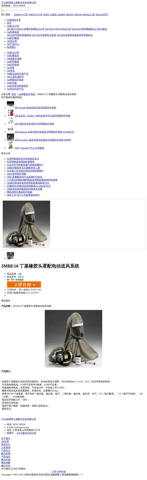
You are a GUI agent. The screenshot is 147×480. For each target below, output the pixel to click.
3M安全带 (12, 41)
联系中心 (5, 444)
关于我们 (5, 438)
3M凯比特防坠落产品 (17, 74)
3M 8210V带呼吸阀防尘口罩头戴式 (89, 29)
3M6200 (70, 14)
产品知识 (5, 456)
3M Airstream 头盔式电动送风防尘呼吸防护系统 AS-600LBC (45, 132)
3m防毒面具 (13, 32)
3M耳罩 (11, 71)
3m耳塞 (10, 67)
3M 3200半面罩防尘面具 (44, 35)
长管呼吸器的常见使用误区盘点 (23, 159)
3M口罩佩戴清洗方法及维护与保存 (24, 177)
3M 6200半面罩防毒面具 (19, 35)
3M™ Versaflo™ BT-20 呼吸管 (29, 148)
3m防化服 (12, 83)
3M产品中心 (13, 44)
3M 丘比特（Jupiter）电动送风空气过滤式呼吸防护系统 (42, 116)
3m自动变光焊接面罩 (17, 86)
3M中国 (5, 441)
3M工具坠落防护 (15, 77)
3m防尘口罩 (13, 26)
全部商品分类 (14, 20)
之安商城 (5, 447)
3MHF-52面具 (50, 14)
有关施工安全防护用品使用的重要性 (25, 171)
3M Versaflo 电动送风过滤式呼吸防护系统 (35, 107)
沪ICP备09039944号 (26, 433)
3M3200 (78, 14)
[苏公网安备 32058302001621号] (73, 471)
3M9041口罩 (88, 14)
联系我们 (11, 47)
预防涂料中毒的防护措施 (19, 192)
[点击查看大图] (73, 224)
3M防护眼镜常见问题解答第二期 (23, 168)
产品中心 (5, 450)
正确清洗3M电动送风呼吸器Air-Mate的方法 (29, 186)
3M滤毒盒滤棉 (14, 58)
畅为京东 (5, 465)
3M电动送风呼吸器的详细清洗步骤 (24, 189)
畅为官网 (5, 453)
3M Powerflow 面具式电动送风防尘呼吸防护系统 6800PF (43, 140)
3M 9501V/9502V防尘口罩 (58, 29)
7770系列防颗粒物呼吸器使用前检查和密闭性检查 (32, 180)
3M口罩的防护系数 (16, 174)
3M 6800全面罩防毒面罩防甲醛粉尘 (75, 35)
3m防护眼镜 (13, 38)
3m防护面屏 (13, 64)
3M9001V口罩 (21, 14)
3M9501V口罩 (35, 14)
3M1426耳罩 (101, 14)
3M (20, 274)
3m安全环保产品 (15, 89)
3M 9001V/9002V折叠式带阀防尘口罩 (26, 29)
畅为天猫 (5, 459)
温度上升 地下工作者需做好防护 (23, 195)
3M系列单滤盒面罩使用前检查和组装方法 (28, 183)
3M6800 (61, 14)
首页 (9, 23)
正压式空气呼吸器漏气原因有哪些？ (25, 165)
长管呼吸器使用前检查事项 (20, 162)
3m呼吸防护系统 (15, 80)
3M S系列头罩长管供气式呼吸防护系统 (34, 124)
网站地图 (5, 462)
